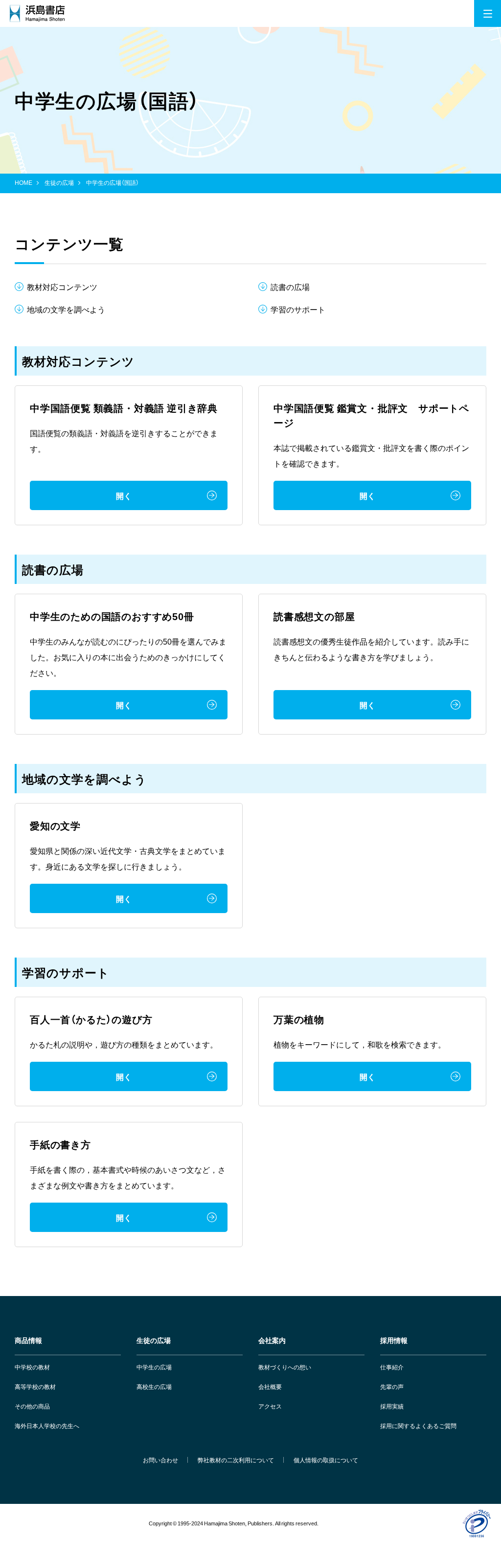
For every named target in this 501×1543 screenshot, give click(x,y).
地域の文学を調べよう (66, 309)
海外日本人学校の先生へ (47, 1425)
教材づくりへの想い (284, 1367)
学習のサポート (298, 309)
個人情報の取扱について (326, 1459)
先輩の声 (392, 1386)
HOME (23, 182)
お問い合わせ (160, 1459)
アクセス (270, 1406)
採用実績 (392, 1406)
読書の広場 (290, 286)
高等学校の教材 (35, 1386)
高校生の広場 (154, 1386)
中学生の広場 (154, 1367)
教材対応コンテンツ (62, 286)
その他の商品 (32, 1406)
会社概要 (270, 1386)
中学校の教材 (32, 1367)
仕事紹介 (392, 1367)
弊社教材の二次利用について (236, 1459)
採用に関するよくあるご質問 (418, 1425)
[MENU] (487, 13)
